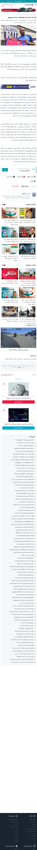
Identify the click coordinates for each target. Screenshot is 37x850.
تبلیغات (34, 824)
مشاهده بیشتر (18, 379)
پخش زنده (15, 841)
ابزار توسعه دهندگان (31, 829)
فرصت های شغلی (32, 831)
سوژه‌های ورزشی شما (13, 819)
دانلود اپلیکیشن (32, 819)
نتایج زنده (16, 834)
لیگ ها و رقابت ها (14, 827)
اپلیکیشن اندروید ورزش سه (8, 4)
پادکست (16, 824)
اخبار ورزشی (15, 822)
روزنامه (16, 831)
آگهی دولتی (33, 838)
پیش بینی (15, 838)
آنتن (17, 836)
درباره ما (34, 827)
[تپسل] (2, 85)
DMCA (34, 836)
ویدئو (16, 829)
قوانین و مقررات (16, 359)
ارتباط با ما (33, 822)
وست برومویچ (24, 53)
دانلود (5, 170)
